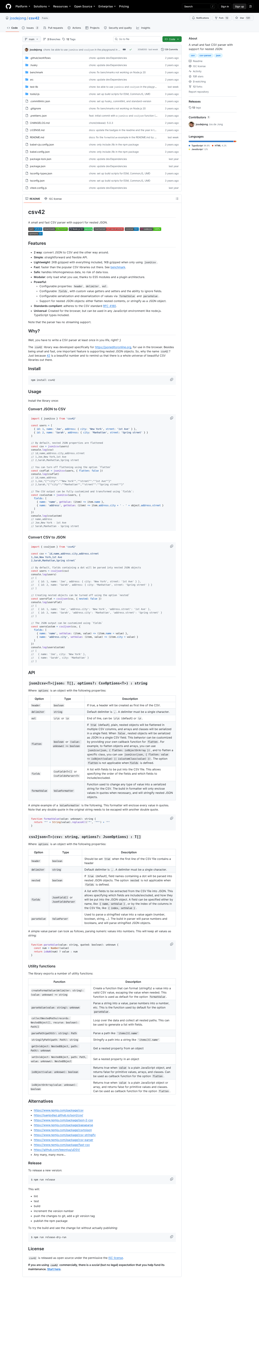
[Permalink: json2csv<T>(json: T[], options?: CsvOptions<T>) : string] (25, 683)
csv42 (34, 18)
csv (193, 55)
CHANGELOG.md (40, 122)
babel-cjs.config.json (42, 144)
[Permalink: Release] (25, 1163)
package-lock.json (40, 158)
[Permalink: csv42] (25, 212)
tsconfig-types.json (41, 173)
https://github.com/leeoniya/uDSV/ (57, 1149)
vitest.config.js (38, 187)
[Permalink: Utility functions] (25, 966)
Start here (53, 1269)
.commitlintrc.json (40, 101)
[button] (171, 379)
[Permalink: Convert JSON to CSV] (25, 409)
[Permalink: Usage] (25, 391)
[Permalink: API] (25, 672)
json (218, 55)
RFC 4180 (109, 306)
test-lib (34, 86)
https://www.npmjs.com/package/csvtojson (63, 1130)
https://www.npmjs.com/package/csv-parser (63, 1140)
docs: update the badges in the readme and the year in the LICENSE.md (130, 130)
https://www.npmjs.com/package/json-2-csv (63, 1120)
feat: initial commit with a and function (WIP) (125, 115)
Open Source (83, 6)
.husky (34, 65)
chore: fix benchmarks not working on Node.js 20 (117, 72)
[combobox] (138, 39)
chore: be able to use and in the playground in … (81, 49)
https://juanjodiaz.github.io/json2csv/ (58, 1115)
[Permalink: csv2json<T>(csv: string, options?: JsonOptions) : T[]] (25, 836)
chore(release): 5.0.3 (101, 122)
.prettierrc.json (38, 115)
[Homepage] (8, 6)
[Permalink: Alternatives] (25, 1101)
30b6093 (142, 49)
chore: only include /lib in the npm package (114, 144)
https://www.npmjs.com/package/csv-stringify (65, 1135)
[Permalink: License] (25, 1248)
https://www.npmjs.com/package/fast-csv (62, 1145)
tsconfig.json (37, 180)
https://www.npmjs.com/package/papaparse (63, 1125)
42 (48, 355)
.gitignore (35, 108)
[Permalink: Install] (25, 368)
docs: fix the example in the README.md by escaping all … (130, 137)
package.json (37, 166)
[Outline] (177, 198)
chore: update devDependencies (108, 57)
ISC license (115, 1258)
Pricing (124, 6)
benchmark (36, 72)
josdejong (18, 18)
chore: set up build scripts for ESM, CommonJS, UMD (119, 93)
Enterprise (105, 6)
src (31, 79)
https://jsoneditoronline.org (113, 347)
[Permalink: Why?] (25, 330)
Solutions (40, 6)
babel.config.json (40, 151)
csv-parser (205, 55)
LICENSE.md (37, 130)
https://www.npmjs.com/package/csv (59, 1110)
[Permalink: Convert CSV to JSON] (25, 537)
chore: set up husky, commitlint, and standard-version (120, 101)
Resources (60, 6)
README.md (37, 137)
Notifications (202, 18)
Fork (223, 18)
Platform (21, 6)
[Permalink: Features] (25, 243)
